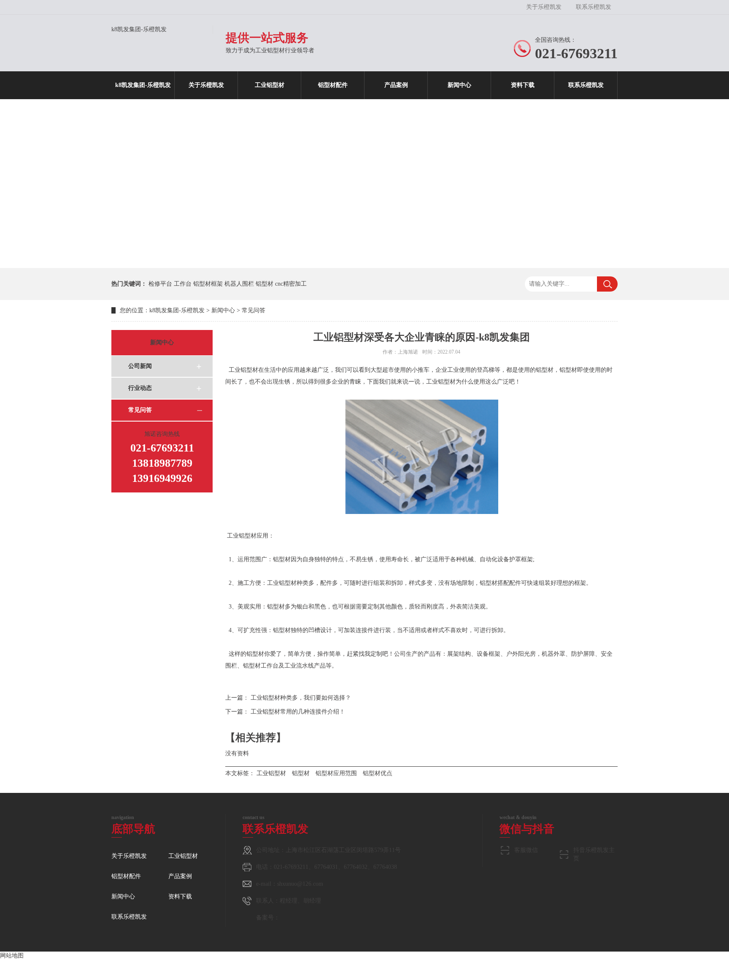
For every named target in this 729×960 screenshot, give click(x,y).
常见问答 (253, 310)
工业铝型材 (269, 85)
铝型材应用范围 (336, 773)
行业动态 (140, 388)
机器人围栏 (239, 284)
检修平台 (160, 284)
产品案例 (396, 85)
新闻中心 (459, 85)
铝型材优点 (377, 773)
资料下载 (523, 85)
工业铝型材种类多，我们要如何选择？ (301, 698)
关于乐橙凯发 (544, 7)
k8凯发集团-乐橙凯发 (139, 29)
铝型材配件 (333, 85)
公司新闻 (140, 366)
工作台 (183, 284)
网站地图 (12, 955)
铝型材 (264, 284)
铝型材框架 (208, 284)
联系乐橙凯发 (593, 7)
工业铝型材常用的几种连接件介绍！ (298, 712)
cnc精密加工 (291, 284)
